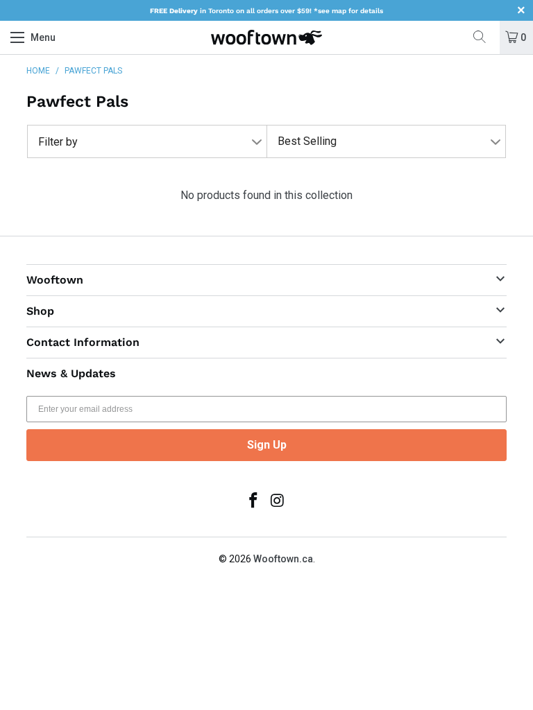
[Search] (484, 38)
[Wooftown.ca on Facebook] (254, 501)
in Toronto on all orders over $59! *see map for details (266, 11)
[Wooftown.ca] (266, 37)
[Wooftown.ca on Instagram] (278, 501)
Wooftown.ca (283, 558)
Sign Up (267, 444)
